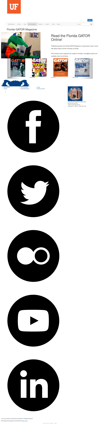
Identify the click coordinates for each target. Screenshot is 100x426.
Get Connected (24, 87)
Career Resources (25, 88)
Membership (7, 87)
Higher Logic (25, 420)
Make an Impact (41, 88)
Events (5, 88)
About (38, 87)
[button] (11, 24)
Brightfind (11, 420)
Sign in (90, 20)
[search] (91, 24)
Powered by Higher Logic (50, 423)
